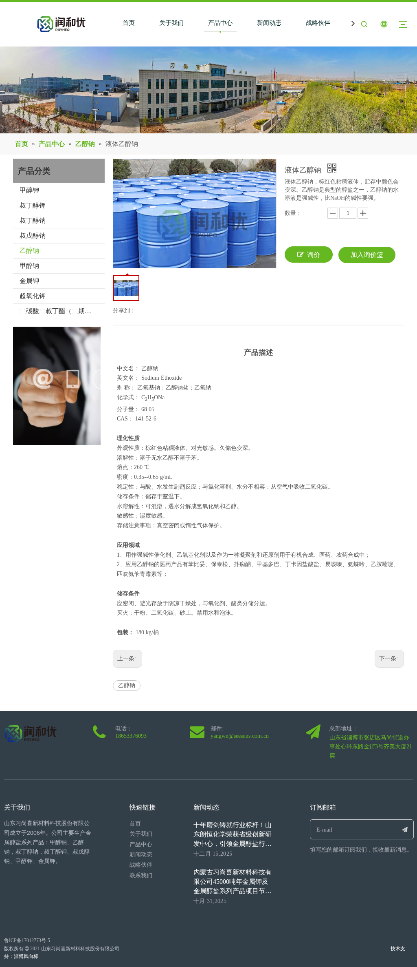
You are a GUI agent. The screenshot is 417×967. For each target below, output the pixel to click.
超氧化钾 (33, 295)
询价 (313, 254)
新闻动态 (269, 23)
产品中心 (220, 23)
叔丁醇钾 (33, 205)
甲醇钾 (29, 190)
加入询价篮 (367, 254)
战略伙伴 (318, 23)
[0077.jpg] (68, 386)
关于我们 (171, 23)
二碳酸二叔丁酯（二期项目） (62, 311)
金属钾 (29, 280)
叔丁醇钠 (33, 220)
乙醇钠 (29, 250)
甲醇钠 (29, 265)
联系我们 (140, 875)
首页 (129, 23)
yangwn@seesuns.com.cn (240, 736)
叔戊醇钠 (33, 235)
